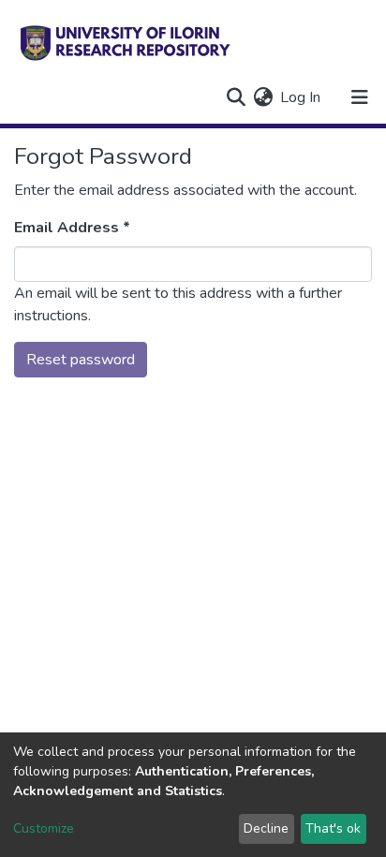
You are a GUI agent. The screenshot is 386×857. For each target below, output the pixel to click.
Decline (266, 828)
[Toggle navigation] (360, 97)
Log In (301, 97)
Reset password (80, 359)
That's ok (333, 828)
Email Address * (72, 227)
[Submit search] (235, 97)
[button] (263, 97)
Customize (43, 828)
